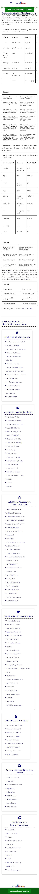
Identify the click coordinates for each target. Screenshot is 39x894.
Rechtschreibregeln (13, 389)
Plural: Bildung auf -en (13, 431)
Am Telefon (10, 866)
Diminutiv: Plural (12, 468)
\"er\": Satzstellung (12, 590)
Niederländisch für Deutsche (16, 342)
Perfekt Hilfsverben (13, 657)
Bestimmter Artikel (12, 417)
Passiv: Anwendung (13, 694)
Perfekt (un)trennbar (13, 654)
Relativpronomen (12, 754)
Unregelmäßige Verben (14, 665)
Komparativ (10, 535)
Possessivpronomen (13, 736)
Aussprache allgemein (13, 356)
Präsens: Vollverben (13, 624)
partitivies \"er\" (11, 593)
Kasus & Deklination (13, 428)
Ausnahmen (10, 393)
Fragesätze (10, 788)
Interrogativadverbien (13, 568)
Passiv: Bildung (11, 690)
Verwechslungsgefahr (13, 870)
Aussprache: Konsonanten (15, 371)
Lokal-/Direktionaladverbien (15, 557)
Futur (8, 672)
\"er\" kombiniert (12, 601)
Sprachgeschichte (12, 345)
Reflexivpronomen (12, 740)
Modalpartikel (11, 571)
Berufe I (9, 479)
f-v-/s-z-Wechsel (11, 397)
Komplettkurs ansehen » (19, 891)
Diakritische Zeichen (13, 386)
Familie (8, 855)
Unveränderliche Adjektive (15, 516)
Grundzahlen (10, 829)
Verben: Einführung (13, 621)
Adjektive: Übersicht (13, 546)
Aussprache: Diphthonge (14, 367)
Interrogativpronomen (14, 751)
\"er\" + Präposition (13, 586)
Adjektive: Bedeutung (13, 513)
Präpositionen (11, 807)
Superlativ (9, 538)
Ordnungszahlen (12, 833)
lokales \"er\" (10, 579)
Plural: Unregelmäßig (13, 439)
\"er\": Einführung (12, 575)
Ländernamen (11, 851)
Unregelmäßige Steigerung (15, 542)
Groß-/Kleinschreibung (14, 382)
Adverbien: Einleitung (13, 549)
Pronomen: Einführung (14, 725)
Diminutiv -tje (11, 450)
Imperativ (9, 698)
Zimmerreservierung (13, 862)
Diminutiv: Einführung (13, 442)
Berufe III (9, 486)
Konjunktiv (10, 701)
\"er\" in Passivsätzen (13, 597)
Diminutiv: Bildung (12, 446)
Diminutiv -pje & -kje (13, 457)
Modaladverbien (12, 560)
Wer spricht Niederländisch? (16, 349)
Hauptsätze (10, 781)
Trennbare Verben (12, 639)
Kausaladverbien (26, 308)
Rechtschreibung (12, 378)
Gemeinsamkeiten (12, 527)
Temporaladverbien (13, 553)
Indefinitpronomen (12, 747)
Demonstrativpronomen (14, 743)
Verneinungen (11, 799)
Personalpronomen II (13, 732)
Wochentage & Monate (14, 840)
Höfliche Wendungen (13, 848)
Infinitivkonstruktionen (14, 705)
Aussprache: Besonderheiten (16, 375)
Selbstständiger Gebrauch (15, 520)
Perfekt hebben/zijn (13, 650)
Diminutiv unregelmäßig (14, 461)
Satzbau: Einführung (13, 777)
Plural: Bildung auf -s (13, 435)
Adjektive (9, 270)
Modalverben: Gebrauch (14, 679)
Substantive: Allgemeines (14, 424)
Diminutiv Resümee (13, 464)
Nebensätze (10, 792)
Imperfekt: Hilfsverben (14, 635)
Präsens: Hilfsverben (13, 628)
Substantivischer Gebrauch (15, 524)
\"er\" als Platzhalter (13, 582)
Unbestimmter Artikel (13, 420)
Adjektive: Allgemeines (14, 509)
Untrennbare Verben (13, 643)
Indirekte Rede (11, 796)
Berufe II (9, 483)
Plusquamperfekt (12, 661)
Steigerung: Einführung (14, 531)
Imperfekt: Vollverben (13, 632)
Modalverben (11, 676)
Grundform (28, 279)
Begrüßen (9, 844)
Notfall (8, 859)
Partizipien (10, 687)
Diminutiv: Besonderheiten (15, 475)
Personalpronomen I (13, 729)
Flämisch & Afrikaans (13, 353)
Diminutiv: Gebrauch (13, 472)
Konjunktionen (11, 803)
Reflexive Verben (12, 683)
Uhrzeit (9, 837)
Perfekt (8, 646)
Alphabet (9, 360)
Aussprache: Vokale (13, 364)
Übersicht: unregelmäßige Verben (18, 668)
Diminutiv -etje (11, 453)
